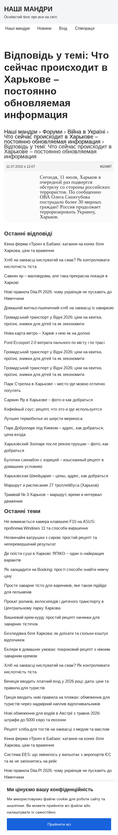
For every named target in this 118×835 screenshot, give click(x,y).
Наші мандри (17, 28)
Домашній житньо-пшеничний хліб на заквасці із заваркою (59, 307)
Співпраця (84, 28)
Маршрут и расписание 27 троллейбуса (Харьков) (51, 485)
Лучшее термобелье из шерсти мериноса (43, 418)
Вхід (63, 28)
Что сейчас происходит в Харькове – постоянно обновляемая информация (52, 139)
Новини (44, 28)
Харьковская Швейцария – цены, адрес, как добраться (56, 475)
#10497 (106, 167)
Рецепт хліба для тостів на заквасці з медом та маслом (56, 729)
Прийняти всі (59, 824)
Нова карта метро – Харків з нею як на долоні (47, 333)
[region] (59, 808)
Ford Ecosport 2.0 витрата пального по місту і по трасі (54, 342)
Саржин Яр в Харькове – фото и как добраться (48, 399)
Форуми (52, 132)
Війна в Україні (86, 132)
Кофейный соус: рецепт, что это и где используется (53, 409)
